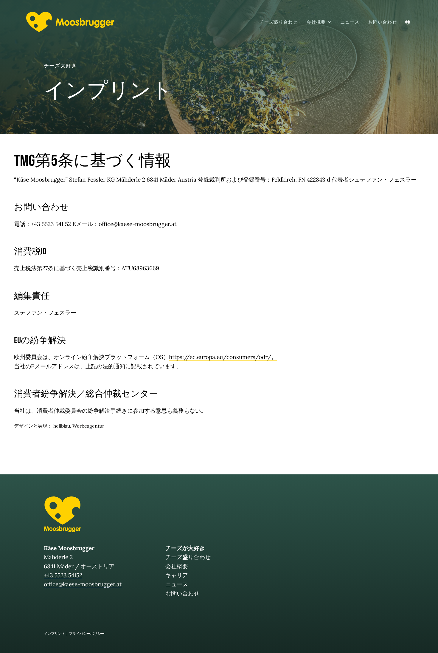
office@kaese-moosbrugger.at (83, 584)
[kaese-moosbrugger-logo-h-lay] (70, 14)
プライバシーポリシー (87, 633)
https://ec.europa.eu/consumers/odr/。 (223, 356)
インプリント (54, 633)
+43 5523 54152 (63, 575)
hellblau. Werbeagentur (78, 426)
